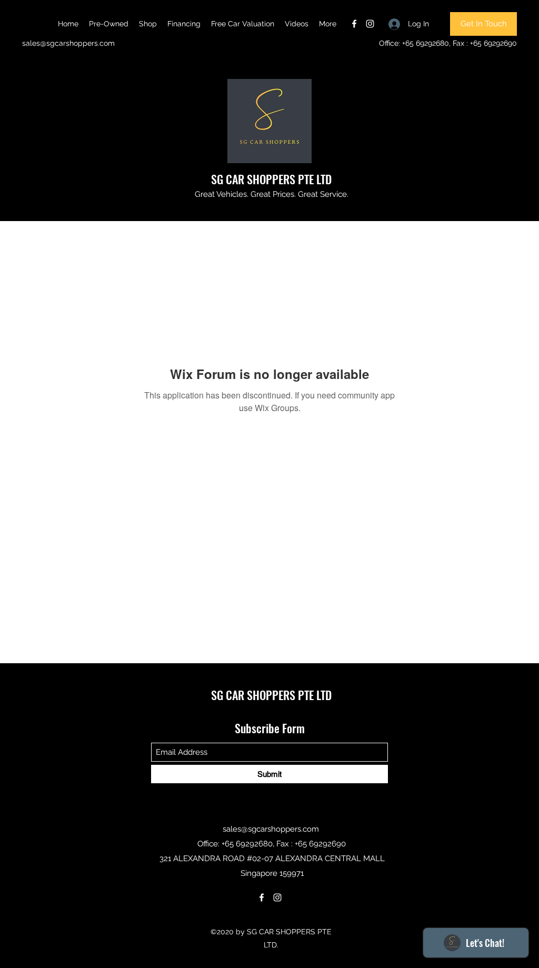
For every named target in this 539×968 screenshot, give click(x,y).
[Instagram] (370, 23)
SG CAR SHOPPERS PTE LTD (271, 179)
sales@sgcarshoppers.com (68, 43)
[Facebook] (354, 23)
